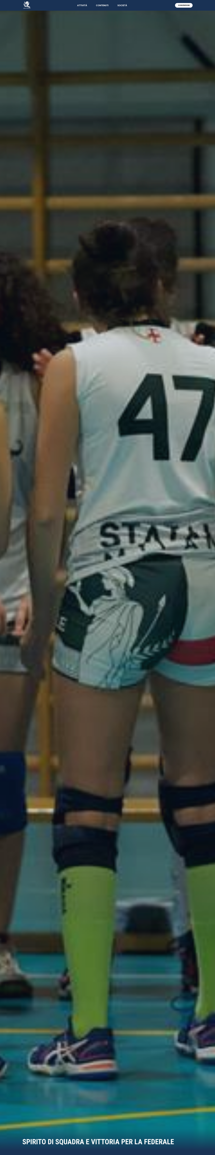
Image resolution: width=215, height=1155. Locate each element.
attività (82, 5)
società (122, 5)
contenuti (102, 5)
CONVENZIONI (184, 5)
